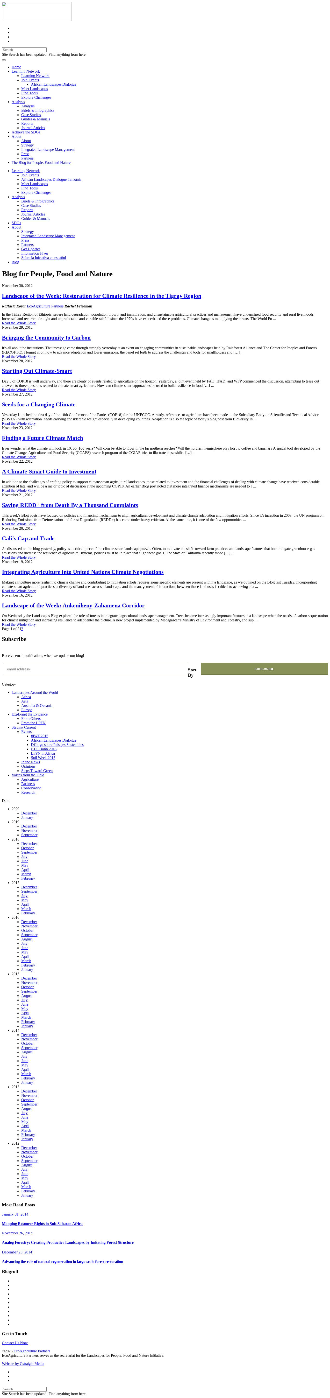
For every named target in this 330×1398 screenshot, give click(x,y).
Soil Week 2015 (43, 758)
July (24, 857)
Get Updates (30, 249)
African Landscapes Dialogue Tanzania (51, 179)
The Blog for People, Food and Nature (41, 162)
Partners (27, 158)
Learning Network (26, 71)
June (24, 861)
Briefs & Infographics (37, 110)
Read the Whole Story (19, 323)
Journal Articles (33, 128)
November (29, 830)
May (24, 865)
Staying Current (24, 727)
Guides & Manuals (35, 119)
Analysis (18, 102)
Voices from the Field (28, 775)
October (27, 848)
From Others (31, 718)
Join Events (30, 80)
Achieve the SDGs (26, 132)
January (27, 817)
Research (28, 792)
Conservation (31, 788)
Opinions (28, 766)
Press (25, 154)
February (28, 878)
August (26, 939)
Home (16, 67)
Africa (26, 697)
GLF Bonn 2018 (44, 749)
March (26, 874)
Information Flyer (34, 253)
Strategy (27, 145)
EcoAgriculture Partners (45, 306)
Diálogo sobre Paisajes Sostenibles (57, 745)
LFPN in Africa (43, 753)
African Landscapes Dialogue (53, 84)
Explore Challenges (36, 97)
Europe (26, 710)
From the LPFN (33, 723)
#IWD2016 (39, 736)
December (29, 813)
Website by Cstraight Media (23, 1364)
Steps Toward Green (37, 771)
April (25, 870)
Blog (15, 262)
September (29, 835)
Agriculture (30, 779)
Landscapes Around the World (35, 692)
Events (26, 732)
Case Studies (31, 115)
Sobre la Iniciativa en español (43, 258)
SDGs (16, 223)
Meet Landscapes (34, 89)
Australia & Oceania (36, 705)
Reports (27, 123)
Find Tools (29, 93)
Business (28, 784)
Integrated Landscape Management (48, 149)
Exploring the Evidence (30, 714)
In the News (30, 762)
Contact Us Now (15, 1343)
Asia (24, 701)
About (16, 136)
